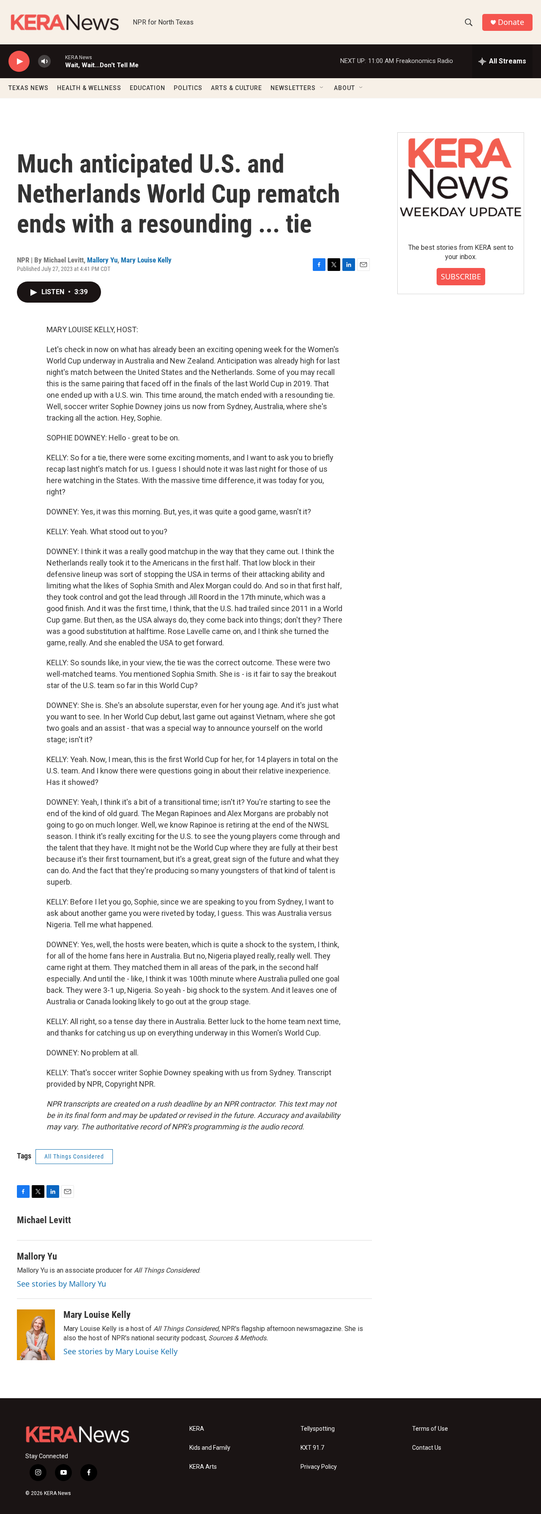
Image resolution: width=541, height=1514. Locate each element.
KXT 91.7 (312, 1448)
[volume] (44, 61)
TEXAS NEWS (28, 88)
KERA (196, 1429)
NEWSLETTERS (293, 88)
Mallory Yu (102, 260)
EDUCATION (147, 88)
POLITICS (188, 88)
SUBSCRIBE (461, 276)
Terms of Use (430, 1429)
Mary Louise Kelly (146, 260)
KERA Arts (203, 1467)
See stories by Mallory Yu (61, 1284)
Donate (511, 22)
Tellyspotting (318, 1429)
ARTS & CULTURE (236, 88)
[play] (19, 61)
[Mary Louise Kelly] (36, 1334)
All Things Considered (74, 1156)
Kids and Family (209, 1448)
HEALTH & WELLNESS (89, 88)
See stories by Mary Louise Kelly (120, 1351)
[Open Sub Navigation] (322, 88)
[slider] (58, 61)
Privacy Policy (319, 1467)
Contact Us (426, 1448)
